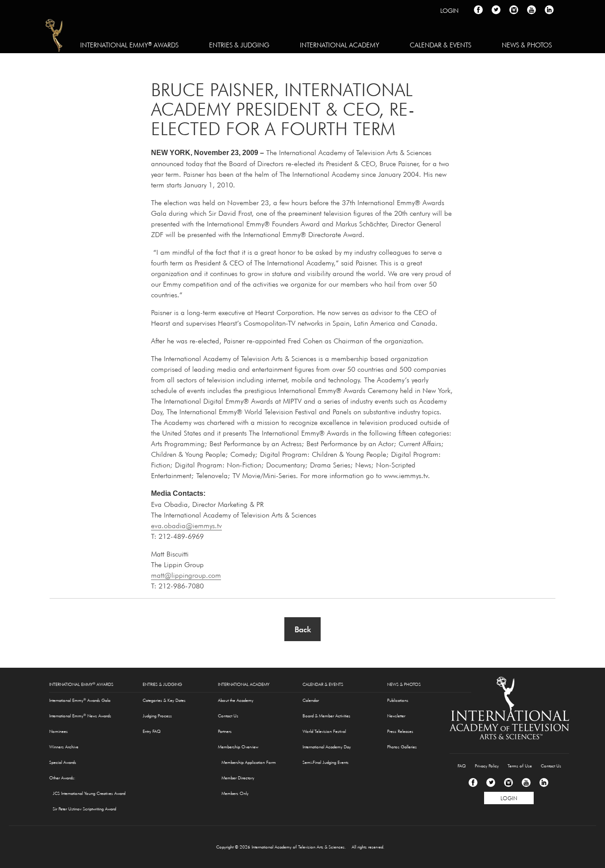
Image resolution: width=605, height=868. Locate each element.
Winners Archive (63, 747)
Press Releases (400, 731)
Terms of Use (520, 766)
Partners (225, 731)
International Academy (339, 45)
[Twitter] (490, 782)
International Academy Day (326, 747)
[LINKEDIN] (549, 9)
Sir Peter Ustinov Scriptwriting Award (84, 809)
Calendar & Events (440, 45)
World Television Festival (324, 731)
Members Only (234, 793)
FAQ (462, 766)
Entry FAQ (152, 731)
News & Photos (527, 45)
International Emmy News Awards (80, 715)
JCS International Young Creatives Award (89, 793)
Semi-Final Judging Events (325, 762)
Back (303, 629)
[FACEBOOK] (478, 9)
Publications (397, 700)
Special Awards (62, 762)
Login (449, 11)
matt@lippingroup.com (186, 575)
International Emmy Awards (129, 44)
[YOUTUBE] (531, 9)
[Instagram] (508, 782)
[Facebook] (473, 782)
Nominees (58, 731)
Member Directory (237, 778)
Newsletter (396, 716)
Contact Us (228, 716)
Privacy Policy (487, 766)
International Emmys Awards (54, 37)
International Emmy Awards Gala (79, 700)
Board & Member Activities (326, 716)
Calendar (310, 700)
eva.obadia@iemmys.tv (186, 525)
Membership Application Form (248, 762)
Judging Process (157, 716)
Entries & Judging (239, 45)
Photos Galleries (402, 747)
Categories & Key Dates (164, 700)
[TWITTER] (496, 9)
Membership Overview (238, 747)
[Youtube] (526, 782)
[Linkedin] (543, 782)
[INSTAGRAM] (513, 9)
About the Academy (235, 700)
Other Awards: (62, 778)
